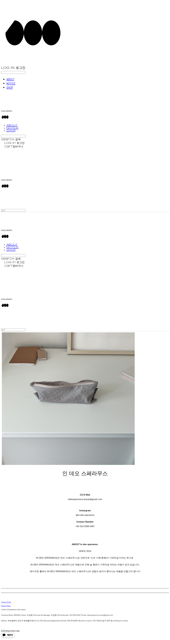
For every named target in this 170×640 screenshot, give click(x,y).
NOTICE (10, 83)
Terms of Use (6, 602)
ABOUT (10, 79)
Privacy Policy (6, 606)
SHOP (9, 87)
